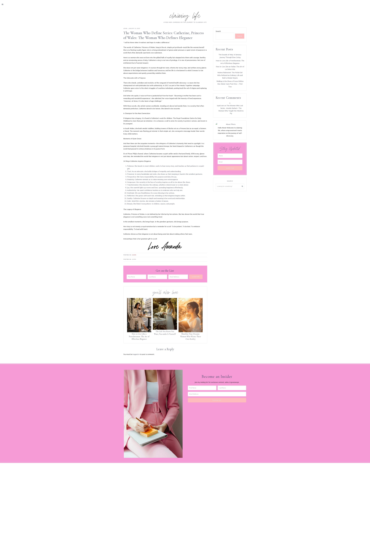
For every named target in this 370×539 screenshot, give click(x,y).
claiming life (185, 16)
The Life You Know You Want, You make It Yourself (165, 332)
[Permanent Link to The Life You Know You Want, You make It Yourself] (165, 314)
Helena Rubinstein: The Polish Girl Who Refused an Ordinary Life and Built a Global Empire (230, 75)
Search (218, 31)
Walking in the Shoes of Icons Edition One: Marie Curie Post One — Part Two (230, 84)
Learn (125, 28)
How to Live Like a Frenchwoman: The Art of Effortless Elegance (139, 336)
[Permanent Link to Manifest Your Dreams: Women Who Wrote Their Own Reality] (191, 315)
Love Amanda (165, 247)
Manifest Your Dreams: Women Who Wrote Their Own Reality (190, 336)
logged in (136, 354)
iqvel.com (220, 106)
